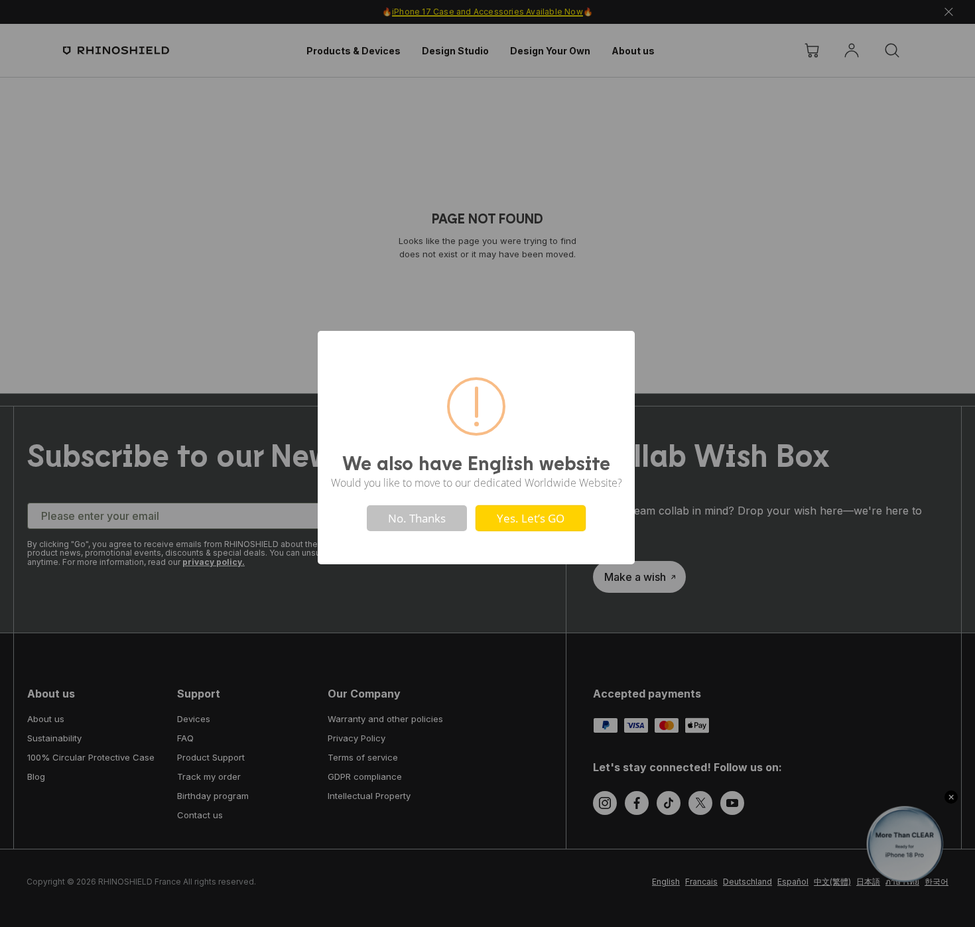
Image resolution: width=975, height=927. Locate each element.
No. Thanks (417, 518)
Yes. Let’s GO (530, 518)
